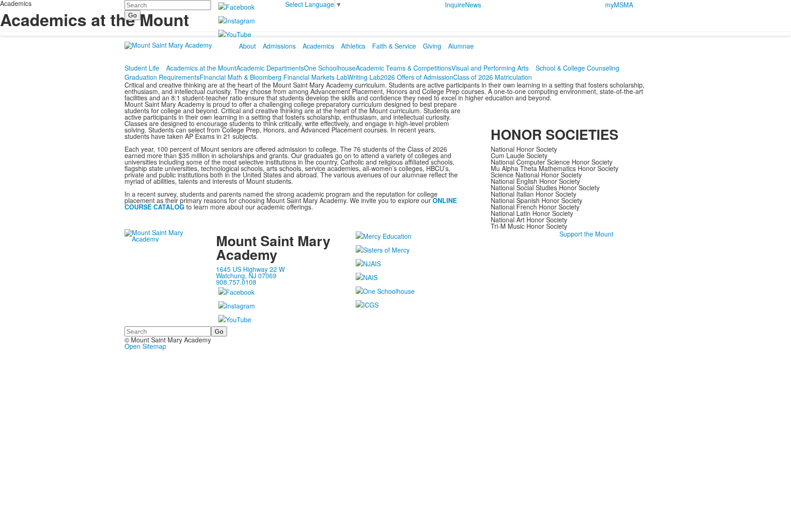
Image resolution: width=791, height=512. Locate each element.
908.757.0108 (236, 281)
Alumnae (461, 45)
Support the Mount (586, 233)
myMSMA (619, 4)
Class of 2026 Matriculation (492, 77)
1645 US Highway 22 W (250, 269)
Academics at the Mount (201, 67)
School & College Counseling (577, 67)
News (473, 4)
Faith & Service (394, 45)
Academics (318, 45)
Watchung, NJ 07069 (246, 275)
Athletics (353, 45)
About (247, 45)
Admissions (279, 45)
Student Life (142, 67)
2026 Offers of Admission (416, 77)
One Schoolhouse (330, 67)
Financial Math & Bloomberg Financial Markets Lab (273, 77)
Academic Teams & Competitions (403, 67)
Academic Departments (270, 67)
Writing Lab (363, 77)
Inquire (455, 4)
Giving (432, 45)
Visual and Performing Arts (490, 67)
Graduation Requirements (162, 77)
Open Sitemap (145, 346)
